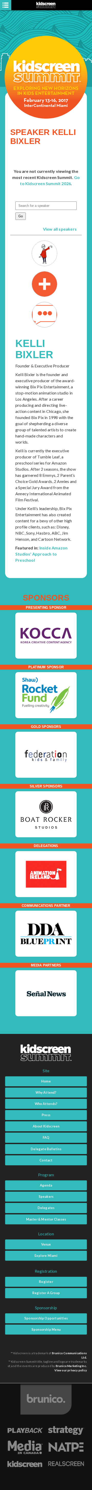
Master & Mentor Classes (46, 1219)
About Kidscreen (46, 1126)
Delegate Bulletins (46, 1149)
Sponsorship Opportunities (46, 1318)
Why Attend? (46, 1092)
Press (46, 1115)
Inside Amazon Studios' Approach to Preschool (41, 553)
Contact (45, 1160)
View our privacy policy (70, 1370)
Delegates (46, 1208)
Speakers (46, 1196)
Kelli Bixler (34, 349)
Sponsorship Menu (46, 1329)
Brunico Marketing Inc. (71, 1366)
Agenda (46, 1185)
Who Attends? (46, 1104)
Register (46, 1282)
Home (46, 1081)
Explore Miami (45, 1256)
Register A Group (46, 1293)
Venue (46, 1244)
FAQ (46, 1137)
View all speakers (60, 229)
